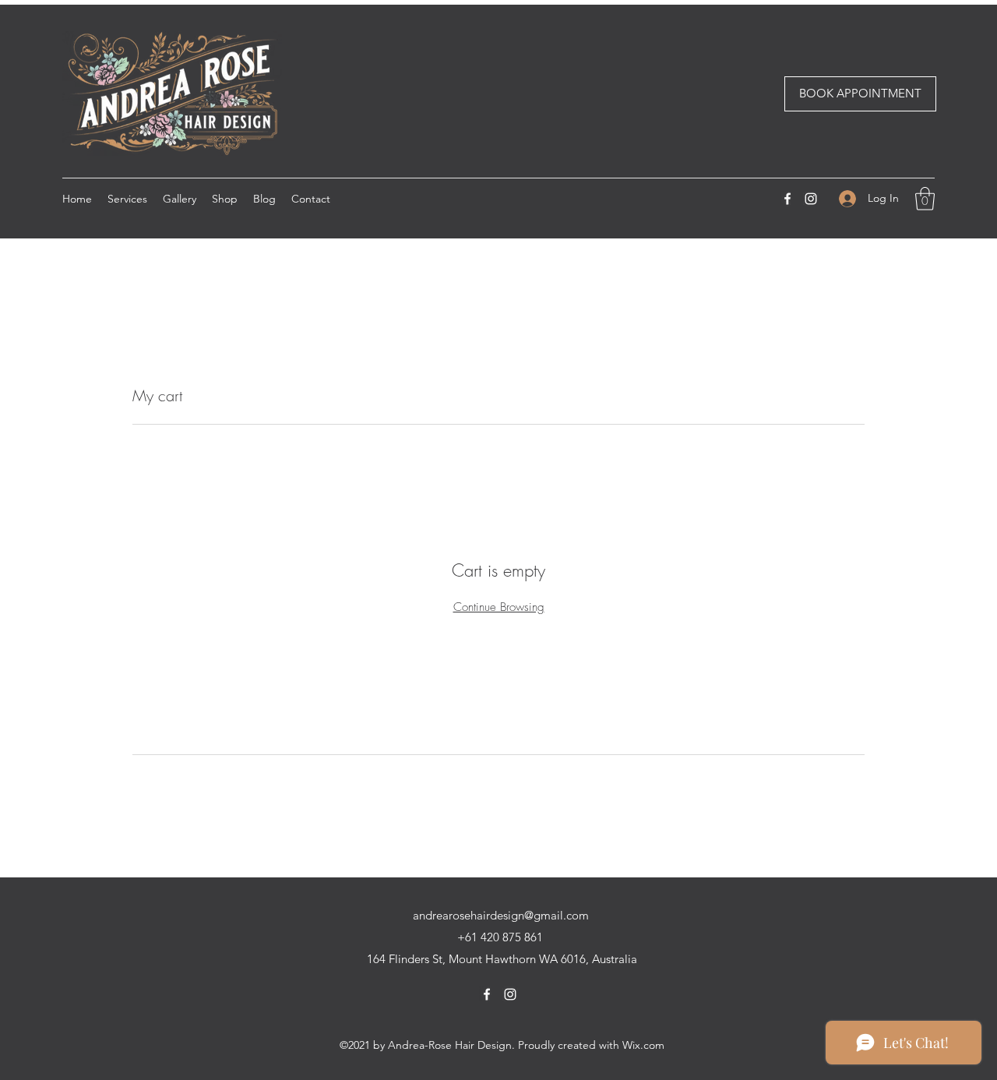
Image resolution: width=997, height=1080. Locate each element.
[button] (925, 198)
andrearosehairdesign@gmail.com (501, 915)
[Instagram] (811, 198)
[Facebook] (787, 198)
